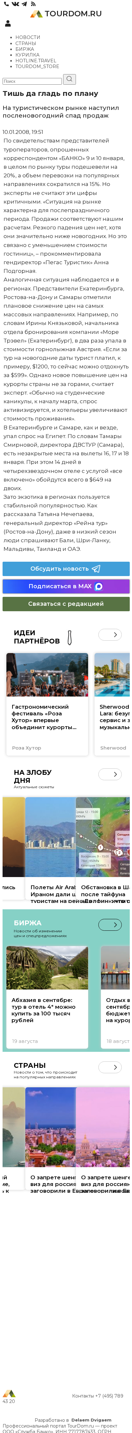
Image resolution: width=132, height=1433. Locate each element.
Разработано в (73, 1420)
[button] (104, 634)
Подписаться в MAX (60, 586)
